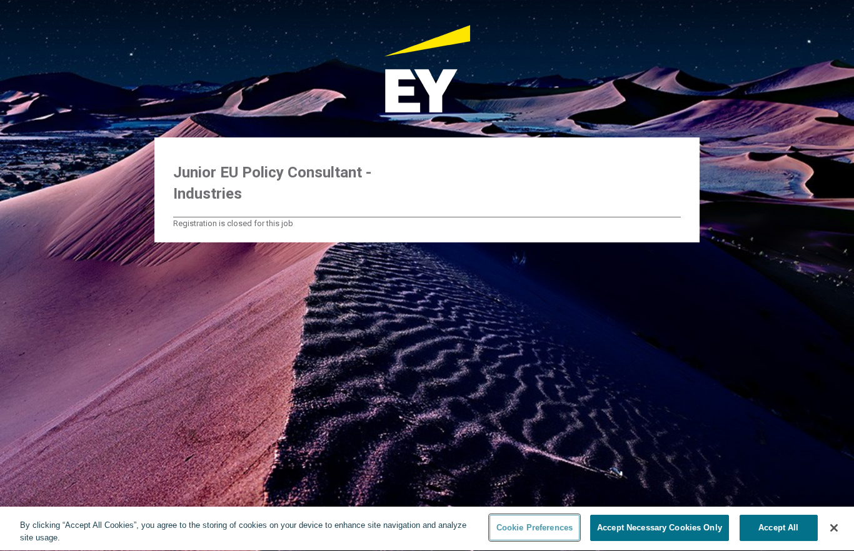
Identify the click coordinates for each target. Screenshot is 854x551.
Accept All (778, 527)
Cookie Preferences (534, 527)
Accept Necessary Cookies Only (659, 527)
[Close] (834, 528)
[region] (427, 529)
